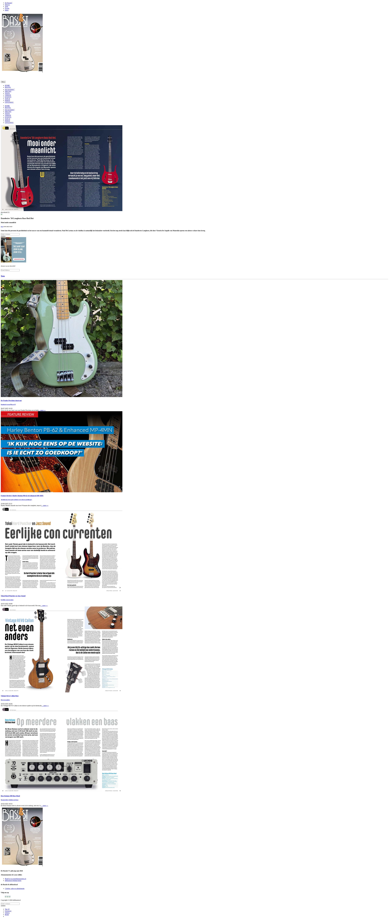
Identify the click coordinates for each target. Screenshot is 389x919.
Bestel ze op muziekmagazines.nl (15, 879)
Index (7, 10)
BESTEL (8, 87)
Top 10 (7, 909)
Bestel (7, 914)
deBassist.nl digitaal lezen (13, 880)
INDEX (7, 100)
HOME (7, 85)
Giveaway (8, 911)
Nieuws (7, 5)
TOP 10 (7, 99)
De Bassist (8, 3)
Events (7, 8)
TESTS (7, 93)
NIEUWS (8, 91)
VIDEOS (8, 95)
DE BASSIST (10, 89)
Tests (6, 6)
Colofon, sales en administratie (14, 888)
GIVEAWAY (9, 102)
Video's (7, 913)
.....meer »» (42, 410)
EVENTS (8, 97)
